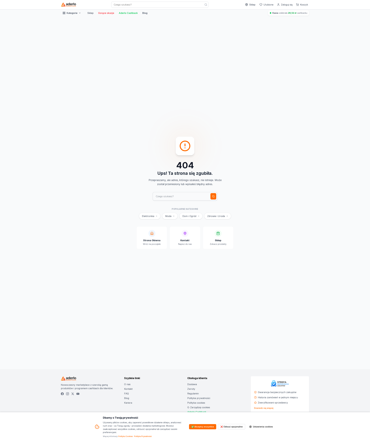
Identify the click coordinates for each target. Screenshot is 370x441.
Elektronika (148, 216)
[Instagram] (67, 393)
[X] (72, 393)
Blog (144, 13)
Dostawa (192, 384)
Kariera (128, 402)
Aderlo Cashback (128, 13)
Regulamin (193, 393)
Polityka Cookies (125, 436)
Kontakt (128, 388)
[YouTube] (77, 393)
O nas (127, 384)
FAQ (126, 393)
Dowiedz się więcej (263, 408)
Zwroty (191, 388)
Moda (168, 216)
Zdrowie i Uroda (216, 216)
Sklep (90, 13)
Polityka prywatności (198, 398)
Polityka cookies (196, 402)
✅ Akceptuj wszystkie (202, 426)
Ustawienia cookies (263, 426)
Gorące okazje (106, 13)
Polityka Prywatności (143, 436)
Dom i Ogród (189, 216)
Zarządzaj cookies (200, 407)
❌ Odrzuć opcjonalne (231, 426)
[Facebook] (62, 393)
